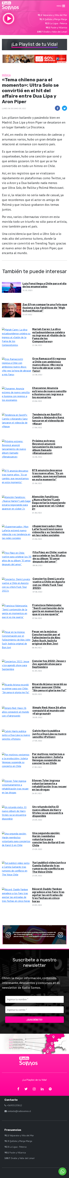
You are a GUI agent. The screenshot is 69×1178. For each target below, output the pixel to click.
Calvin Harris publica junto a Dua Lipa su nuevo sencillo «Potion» (49, 733)
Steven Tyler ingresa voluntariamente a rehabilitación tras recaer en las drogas (49, 785)
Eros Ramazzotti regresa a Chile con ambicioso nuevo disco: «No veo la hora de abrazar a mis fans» (49, 364)
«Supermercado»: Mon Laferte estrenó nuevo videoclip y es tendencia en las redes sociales (48, 531)
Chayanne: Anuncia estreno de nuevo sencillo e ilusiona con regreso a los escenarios (49, 393)
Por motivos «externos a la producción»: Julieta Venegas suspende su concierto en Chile (48, 759)
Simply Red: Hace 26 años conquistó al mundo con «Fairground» (49, 710)
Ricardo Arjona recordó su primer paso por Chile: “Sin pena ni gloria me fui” (49, 687)
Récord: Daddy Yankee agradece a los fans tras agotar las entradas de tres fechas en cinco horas (48, 895)
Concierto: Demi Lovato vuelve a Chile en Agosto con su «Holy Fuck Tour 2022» (49, 583)
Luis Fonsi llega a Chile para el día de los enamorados (44, 285)
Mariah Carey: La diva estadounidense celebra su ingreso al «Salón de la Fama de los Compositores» (48, 335)
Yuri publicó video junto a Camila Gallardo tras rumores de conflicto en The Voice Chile (49, 867)
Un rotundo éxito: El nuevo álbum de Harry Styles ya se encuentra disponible (47, 811)
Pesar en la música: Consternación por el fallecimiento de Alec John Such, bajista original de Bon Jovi (46, 637)
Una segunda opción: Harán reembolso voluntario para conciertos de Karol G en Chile (48, 839)
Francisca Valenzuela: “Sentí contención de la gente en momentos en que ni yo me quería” (48, 610)
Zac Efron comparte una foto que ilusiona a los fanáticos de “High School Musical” (44, 307)
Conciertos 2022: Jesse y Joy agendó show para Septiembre (49, 664)
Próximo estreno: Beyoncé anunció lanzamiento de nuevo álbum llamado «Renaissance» (47, 447)
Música (6, 75)
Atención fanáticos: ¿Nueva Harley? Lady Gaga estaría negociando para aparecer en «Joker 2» (48, 503)
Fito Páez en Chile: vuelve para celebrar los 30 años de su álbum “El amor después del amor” (50, 557)
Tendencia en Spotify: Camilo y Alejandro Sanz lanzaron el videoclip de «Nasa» (48, 419)
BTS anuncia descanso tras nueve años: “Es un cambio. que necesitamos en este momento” (49, 475)
